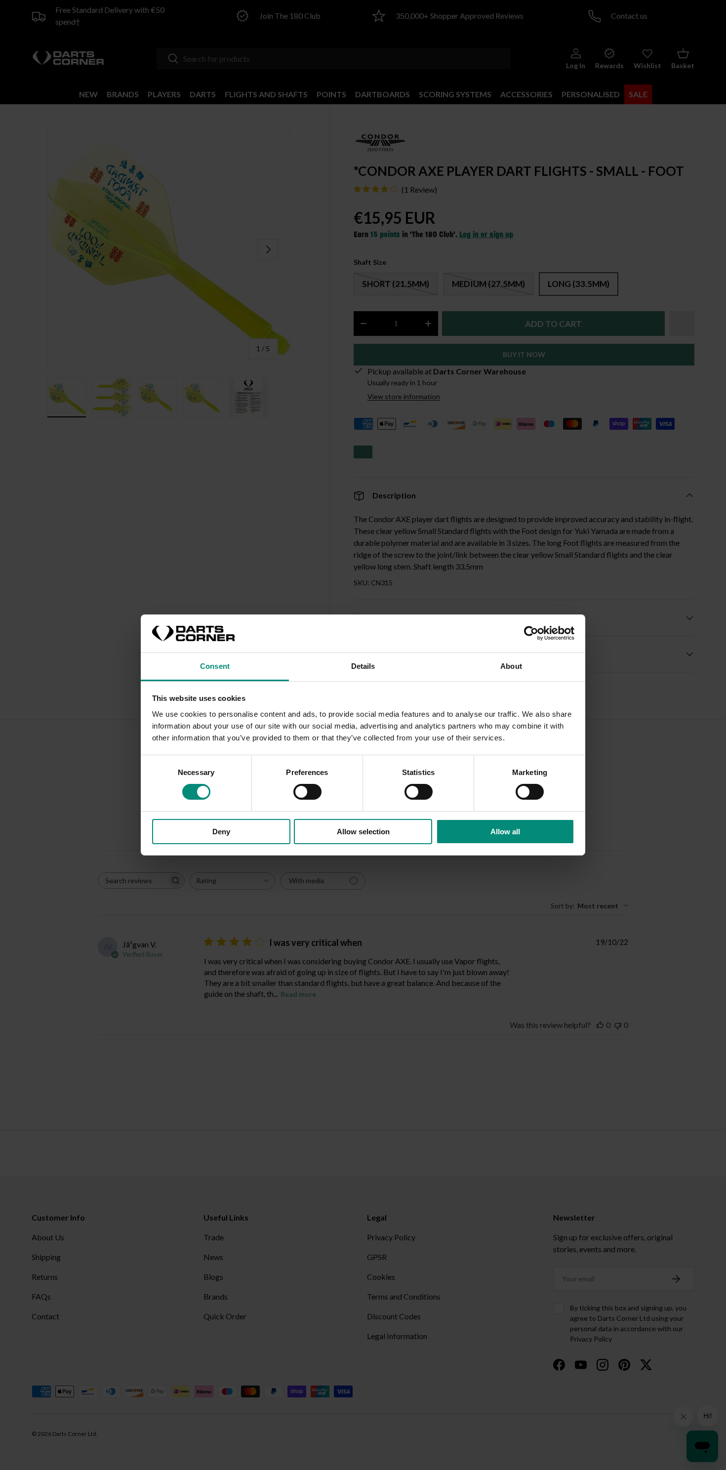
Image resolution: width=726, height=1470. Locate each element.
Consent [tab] (215, 666)
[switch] (307, 792)
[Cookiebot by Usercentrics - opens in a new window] (531, 633)
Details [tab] (363, 666)
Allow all (505, 831)
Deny (221, 831)
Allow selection (363, 831)
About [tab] (511, 666)
